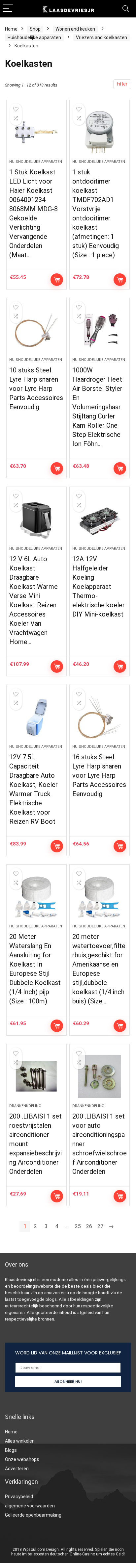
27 (100, 1226)
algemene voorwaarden (30, 1505)
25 (78, 1226)
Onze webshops (22, 1459)
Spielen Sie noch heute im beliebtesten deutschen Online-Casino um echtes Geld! (68, 1551)
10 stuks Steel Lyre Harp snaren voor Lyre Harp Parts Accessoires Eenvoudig (36, 388)
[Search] (126, 8)
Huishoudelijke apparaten (34, 37)
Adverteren (17, 1468)
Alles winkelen (20, 1441)
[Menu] (8, 8)
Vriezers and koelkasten (101, 37)
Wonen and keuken (75, 29)
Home (11, 29)
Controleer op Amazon (57, 279)
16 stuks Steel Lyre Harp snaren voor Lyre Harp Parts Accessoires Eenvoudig (99, 775)
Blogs (11, 1450)
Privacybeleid (19, 1496)
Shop (35, 29)
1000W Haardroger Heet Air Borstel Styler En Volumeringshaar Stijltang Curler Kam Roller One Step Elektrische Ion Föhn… (97, 407)
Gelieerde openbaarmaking (33, 1515)
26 (89, 1226)
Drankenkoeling (25, 1106)
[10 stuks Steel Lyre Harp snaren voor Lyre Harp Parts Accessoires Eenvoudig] (36, 330)
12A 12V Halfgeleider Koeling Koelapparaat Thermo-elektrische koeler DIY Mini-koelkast (98, 586)
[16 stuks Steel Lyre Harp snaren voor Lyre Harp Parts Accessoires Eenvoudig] (99, 717)
